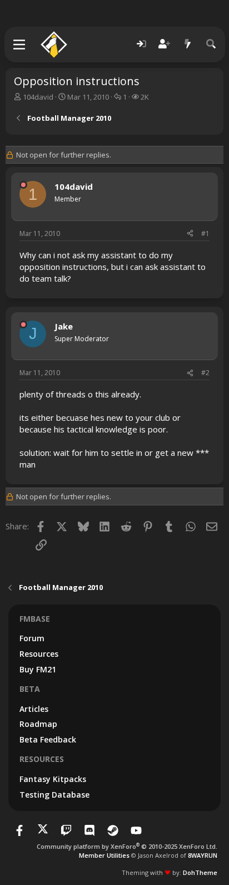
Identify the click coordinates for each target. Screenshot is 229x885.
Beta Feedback (47, 739)
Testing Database (54, 794)
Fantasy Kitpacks (52, 779)
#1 (205, 233)
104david (38, 97)
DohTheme (200, 872)
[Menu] (20, 44)
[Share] (190, 234)
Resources (38, 653)
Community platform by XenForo (127, 846)
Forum (31, 638)
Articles (33, 709)
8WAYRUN (202, 855)
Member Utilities (104, 855)
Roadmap (38, 724)
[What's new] (188, 44)
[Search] (211, 44)
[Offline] (23, 185)
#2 (205, 372)
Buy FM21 (37, 669)
